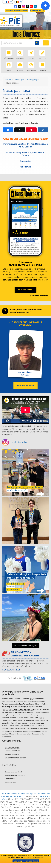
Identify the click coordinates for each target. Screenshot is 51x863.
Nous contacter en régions (15, 758)
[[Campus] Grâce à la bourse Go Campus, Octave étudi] (25, 520)
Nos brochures (10, 779)
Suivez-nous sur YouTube (15, 775)
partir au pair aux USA (13, 712)
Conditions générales (10, 794)
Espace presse (10, 782)
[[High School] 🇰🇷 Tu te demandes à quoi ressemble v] (25, 472)
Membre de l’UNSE (12, 754)
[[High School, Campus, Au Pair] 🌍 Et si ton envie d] (25, 569)
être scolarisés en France (32, 726)
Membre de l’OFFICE (12, 751)
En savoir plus (12, 670)
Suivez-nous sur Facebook (15, 772)
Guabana (44, 796)
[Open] (45, 5)
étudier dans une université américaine (18, 709)
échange (41, 720)
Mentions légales (28, 794)
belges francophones (25, 704)
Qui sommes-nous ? (12, 747)
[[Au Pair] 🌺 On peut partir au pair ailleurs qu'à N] (25, 617)
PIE (31, 698)
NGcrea (4, 799)
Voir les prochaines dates (26, 861)
